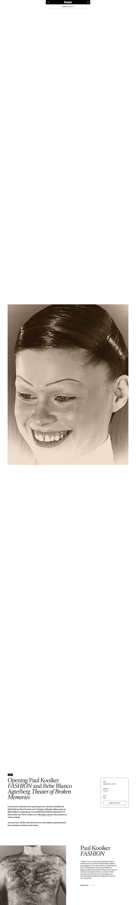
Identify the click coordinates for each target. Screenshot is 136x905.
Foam (105, 791)
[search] (88, 2)
